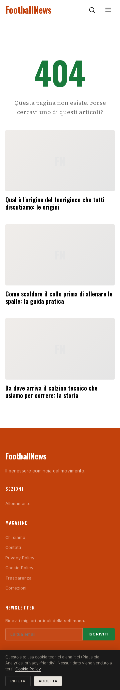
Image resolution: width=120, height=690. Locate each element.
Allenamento (18, 503)
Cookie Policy (19, 567)
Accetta (48, 681)
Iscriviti (99, 634)
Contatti (13, 547)
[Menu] (108, 10)
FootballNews (28, 9)
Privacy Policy (19, 557)
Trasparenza (18, 578)
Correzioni (15, 588)
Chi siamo (15, 537)
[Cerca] (92, 10)
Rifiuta (18, 681)
